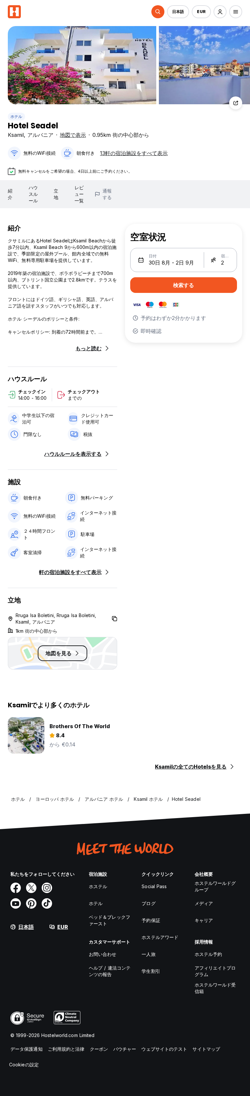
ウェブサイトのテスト (164, 1049)
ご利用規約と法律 (66, 1049)
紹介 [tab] (10, 194)
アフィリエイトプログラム (215, 971)
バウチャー (124, 1049)
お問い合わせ (103, 954)
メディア (204, 903)
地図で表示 (73, 135)
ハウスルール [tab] (33, 194)
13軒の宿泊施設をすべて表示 (134, 153)
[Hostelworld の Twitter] (31, 888)
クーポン (99, 1049)
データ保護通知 (26, 1049)
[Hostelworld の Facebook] (15, 888)
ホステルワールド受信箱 (215, 988)
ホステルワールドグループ (215, 886)
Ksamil (16, 135)
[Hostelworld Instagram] (47, 888)
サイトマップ (206, 1049)
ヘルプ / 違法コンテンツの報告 (110, 971)
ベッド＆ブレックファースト (109, 920)
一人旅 (148, 954)
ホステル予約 (208, 954)
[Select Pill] (157, 11)
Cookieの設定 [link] (24, 1064)
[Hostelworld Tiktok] (47, 903)
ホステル (98, 886)
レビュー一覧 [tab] (79, 194)
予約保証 (151, 920)
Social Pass (154, 886)
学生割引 (151, 971)
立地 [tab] (56, 194)
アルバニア (40, 135)
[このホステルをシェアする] (235, 102)
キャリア (204, 920)
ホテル (16, 116)
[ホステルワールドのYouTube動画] (15, 903)
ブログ (148, 903)
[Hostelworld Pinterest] (31, 903)
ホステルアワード (160, 937)
